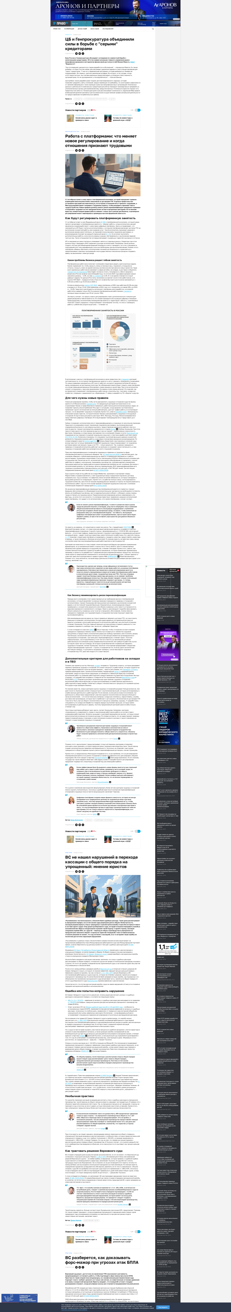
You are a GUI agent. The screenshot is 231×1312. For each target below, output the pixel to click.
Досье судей (82, 29)
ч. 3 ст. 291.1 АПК (107, 973)
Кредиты (79, 99)
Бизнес (89, 820)
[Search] (153, 28)
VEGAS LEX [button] (85, 1051)
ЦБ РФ (113, 99)
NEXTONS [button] (127, 527)
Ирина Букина (92, 981)
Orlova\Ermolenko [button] (101, 758)
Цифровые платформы (104, 820)
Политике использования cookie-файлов (74, 1309)
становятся (127, 291)
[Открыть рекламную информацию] (177, 659)
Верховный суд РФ (92, 1220)
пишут (132, 62)
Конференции (69, 29)
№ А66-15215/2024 (76, 1178)
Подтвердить (162, 1307)
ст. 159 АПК (72, 1002)
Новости (68, 34)
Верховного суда (128, 677)
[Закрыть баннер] (36, 1295)
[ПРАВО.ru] (60, 23)
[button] (76, 53)
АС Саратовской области (112, 454)
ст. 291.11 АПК (101, 1157)
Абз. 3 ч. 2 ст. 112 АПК (75, 1000)
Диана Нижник (76, 1220)
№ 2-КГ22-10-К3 (71, 437)
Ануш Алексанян (77, 820)
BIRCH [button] (91, 630)
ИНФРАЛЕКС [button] (112, 556)
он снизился (97, 276)
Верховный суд (132, 433)
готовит (97, 665)
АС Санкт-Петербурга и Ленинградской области (91, 950)
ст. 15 (108, 234)
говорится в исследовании (77, 272)
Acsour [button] (113, 429)
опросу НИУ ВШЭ (90, 285)
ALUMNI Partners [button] (106, 1075)
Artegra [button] (82, 1036)
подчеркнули (91, 404)
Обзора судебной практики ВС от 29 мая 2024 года (104, 1007)
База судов (95, 29)
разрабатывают (121, 412)
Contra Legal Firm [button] (90, 441)
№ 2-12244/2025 (100, 486)
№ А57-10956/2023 (101, 470)
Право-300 (57, 29)
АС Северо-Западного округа (97, 954)
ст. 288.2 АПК (82, 1020)
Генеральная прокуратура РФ (96, 99)
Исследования (108, 29)
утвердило (125, 379)
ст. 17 (67, 537)
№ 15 (75, 679)
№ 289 (103, 222)
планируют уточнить (130, 669)
